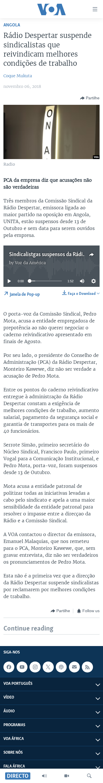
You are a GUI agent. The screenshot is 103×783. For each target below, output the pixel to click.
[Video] (66, 776)
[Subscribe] (74, 667)
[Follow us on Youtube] (22, 667)
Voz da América (30, 262)
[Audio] (44, 776)
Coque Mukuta (17, 75)
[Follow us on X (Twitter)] (48, 667)
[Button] (90, 98)
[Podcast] (61, 667)
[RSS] (87, 667)
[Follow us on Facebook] (8, 667)
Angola (11, 25)
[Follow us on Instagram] (34, 667)
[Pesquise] (89, 776)
